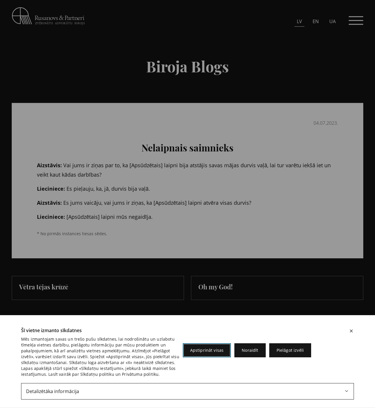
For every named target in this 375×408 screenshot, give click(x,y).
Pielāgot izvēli (290, 350)
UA (332, 21)
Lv (299, 21)
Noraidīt (250, 350)
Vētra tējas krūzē (43, 286)
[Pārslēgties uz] (100, 99)
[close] (351, 331)
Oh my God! (215, 286)
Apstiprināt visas (207, 350)
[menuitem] (299, 21)
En (316, 21)
